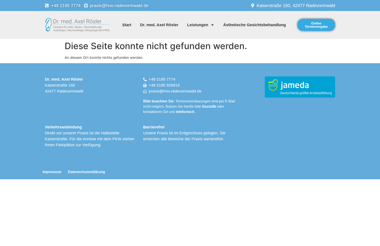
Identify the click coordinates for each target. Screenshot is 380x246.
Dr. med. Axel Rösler (159, 25)
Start (126, 25)
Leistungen (197, 25)
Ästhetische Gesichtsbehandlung (254, 25)
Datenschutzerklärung (86, 172)
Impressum (52, 172)
